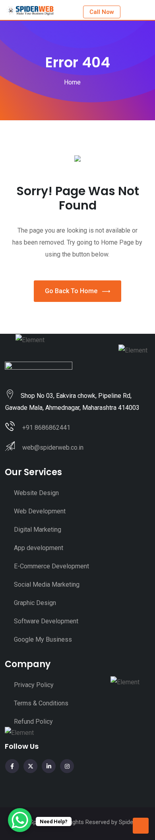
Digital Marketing (37, 529)
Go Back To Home (71, 291)
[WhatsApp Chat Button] (20, 820)
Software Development (46, 621)
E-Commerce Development (51, 566)
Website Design (36, 493)
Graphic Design (35, 603)
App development (38, 548)
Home (72, 82)
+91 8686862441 (46, 427)
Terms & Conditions (41, 703)
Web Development (40, 511)
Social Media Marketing (46, 584)
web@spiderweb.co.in (52, 447)
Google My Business (43, 639)
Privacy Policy (34, 685)
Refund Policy (33, 721)
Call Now (101, 12)
